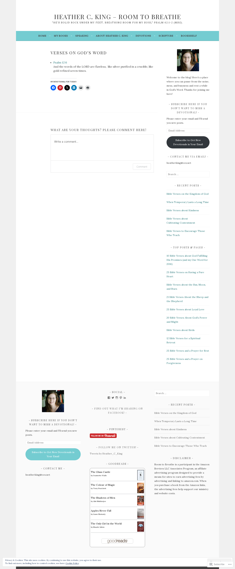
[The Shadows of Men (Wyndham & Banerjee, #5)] (140, 504)
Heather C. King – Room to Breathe (117, 16)
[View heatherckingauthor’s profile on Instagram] (116, 397)
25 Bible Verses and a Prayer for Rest (188, 350)
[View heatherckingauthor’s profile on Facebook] (109, 397)
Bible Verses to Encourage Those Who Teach (180, 445)
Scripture (166, 35)
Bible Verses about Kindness (183, 210)
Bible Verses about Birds (181, 330)
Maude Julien (98, 527)
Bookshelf (189, 35)
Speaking (81, 35)
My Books (61, 35)
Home (42, 35)
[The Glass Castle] (140, 479)
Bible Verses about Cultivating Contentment (179, 437)
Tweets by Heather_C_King (106, 453)
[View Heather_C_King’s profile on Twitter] (112, 397)
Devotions (143, 35)
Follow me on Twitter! (117, 447)
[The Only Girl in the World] (140, 530)
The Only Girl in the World (106, 523)
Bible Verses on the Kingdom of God (188, 193)
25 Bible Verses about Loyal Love (185, 309)
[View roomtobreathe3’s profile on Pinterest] (120, 397)
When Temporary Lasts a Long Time (188, 202)
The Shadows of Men (103, 497)
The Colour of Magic (103, 484)
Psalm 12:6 (60, 62)
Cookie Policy (72, 563)
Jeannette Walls (100, 475)
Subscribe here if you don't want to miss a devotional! (189, 108)
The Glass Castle (100, 472)
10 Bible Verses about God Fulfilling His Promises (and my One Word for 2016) (187, 260)
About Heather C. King (112, 35)
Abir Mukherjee (99, 501)
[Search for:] (188, 174)
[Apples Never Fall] (140, 517)
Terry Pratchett (99, 488)
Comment (141, 166)
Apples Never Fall (101, 510)
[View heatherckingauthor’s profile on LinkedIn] (124, 397)
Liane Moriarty (99, 514)
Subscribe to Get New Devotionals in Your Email (188, 142)
